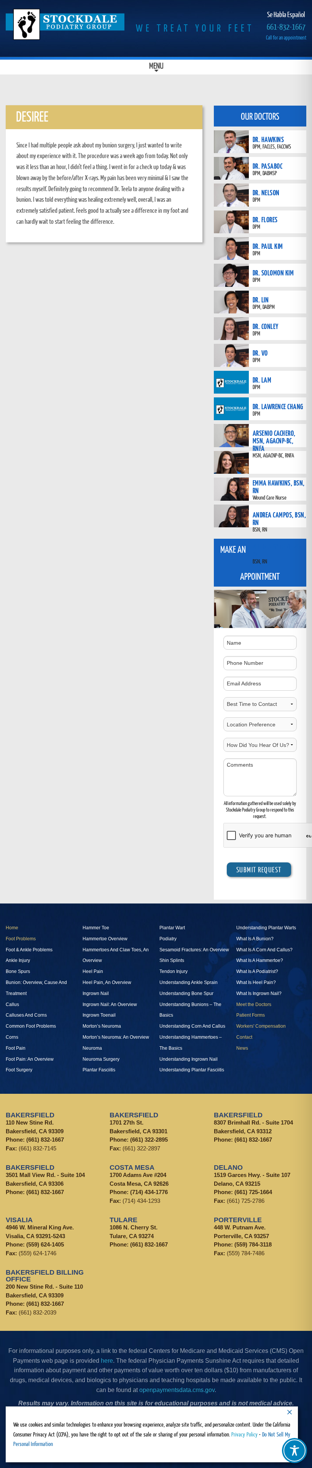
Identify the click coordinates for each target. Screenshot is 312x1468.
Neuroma (92, 1048)
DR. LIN (261, 299)
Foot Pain (15, 1048)
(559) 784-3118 (253, 1244)
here (107, 1360)
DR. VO (260, 352)
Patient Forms (250, 1015)
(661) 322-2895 (149, 1139)
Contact (244, 1037)
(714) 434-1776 (149, 1192)
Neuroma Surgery (101, 1059)
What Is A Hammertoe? (259, 960)
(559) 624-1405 (45, 1244)
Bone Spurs (18, 971)
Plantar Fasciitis (99, 1070)
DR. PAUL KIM (268, 246)
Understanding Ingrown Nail (188, 1059)
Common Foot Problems (31, 1026)
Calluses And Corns (26, 1015)
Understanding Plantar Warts (266, 927)
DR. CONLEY (266, 326)
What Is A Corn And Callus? (264, 949)
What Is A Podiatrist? (257, 971)
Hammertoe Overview (105, 938)
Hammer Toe (96, 927)
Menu (156, 67)
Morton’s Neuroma (102, 1026)
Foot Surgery (19, 1070)
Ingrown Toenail (99, 1015)
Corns (12, 1037)
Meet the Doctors (253, 1004)
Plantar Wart (172, 927)
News (242, 1048)
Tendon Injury (173, 971)
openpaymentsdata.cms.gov (177, 1390)
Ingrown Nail (96, 993)
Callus (12, 1004)
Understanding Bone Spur (186, 993)
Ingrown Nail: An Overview (110, 1004)
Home (12, 927)
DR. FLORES (265, 219)
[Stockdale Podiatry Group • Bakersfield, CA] (65, 24)
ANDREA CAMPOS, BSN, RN (279, 518)
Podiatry (168, 938)
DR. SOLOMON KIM (273, 272)
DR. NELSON (266, 192)
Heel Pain (93, 971)
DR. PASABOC (268, 165)
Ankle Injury (18, 960)
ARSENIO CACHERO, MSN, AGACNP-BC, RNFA (274, 440)
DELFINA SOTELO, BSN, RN (278, 550)
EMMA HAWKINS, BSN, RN (279, 486)
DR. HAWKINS (268, 139)
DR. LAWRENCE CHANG (278, 406)
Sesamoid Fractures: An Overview (194, 949)
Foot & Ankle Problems (29, 949)
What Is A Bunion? (255, 938)
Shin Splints (171, 960)
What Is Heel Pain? (256, 982)
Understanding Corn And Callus (192, 1026)
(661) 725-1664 (253, 1192)
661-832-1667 (286, 26)
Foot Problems (21, 938)
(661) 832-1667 (45, 1139)
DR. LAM (262, 379)
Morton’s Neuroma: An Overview (116, 1037)
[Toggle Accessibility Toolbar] (294, 1450)
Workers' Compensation (261, 1026)
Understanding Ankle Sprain (188, 982)
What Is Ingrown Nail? (259, 993)
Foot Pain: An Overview (30, 1059)
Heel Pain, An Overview (107, 982)
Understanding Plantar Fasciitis (191, 1070)
